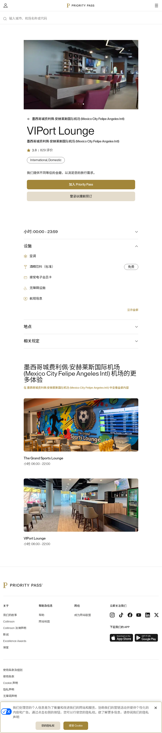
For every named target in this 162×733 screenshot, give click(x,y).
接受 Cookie (76, 725)
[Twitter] (156, 615)
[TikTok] (121, 615)
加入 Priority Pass (81, 184)
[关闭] (155, 707)
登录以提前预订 (81, 196)
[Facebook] (130, 615)
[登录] (5, 5)
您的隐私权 (48, 725)
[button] (78, 104)
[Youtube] (138, 615)
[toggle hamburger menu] (156, 5)
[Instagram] (112, 615)
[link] (121, 638)
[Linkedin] (147, 615)
